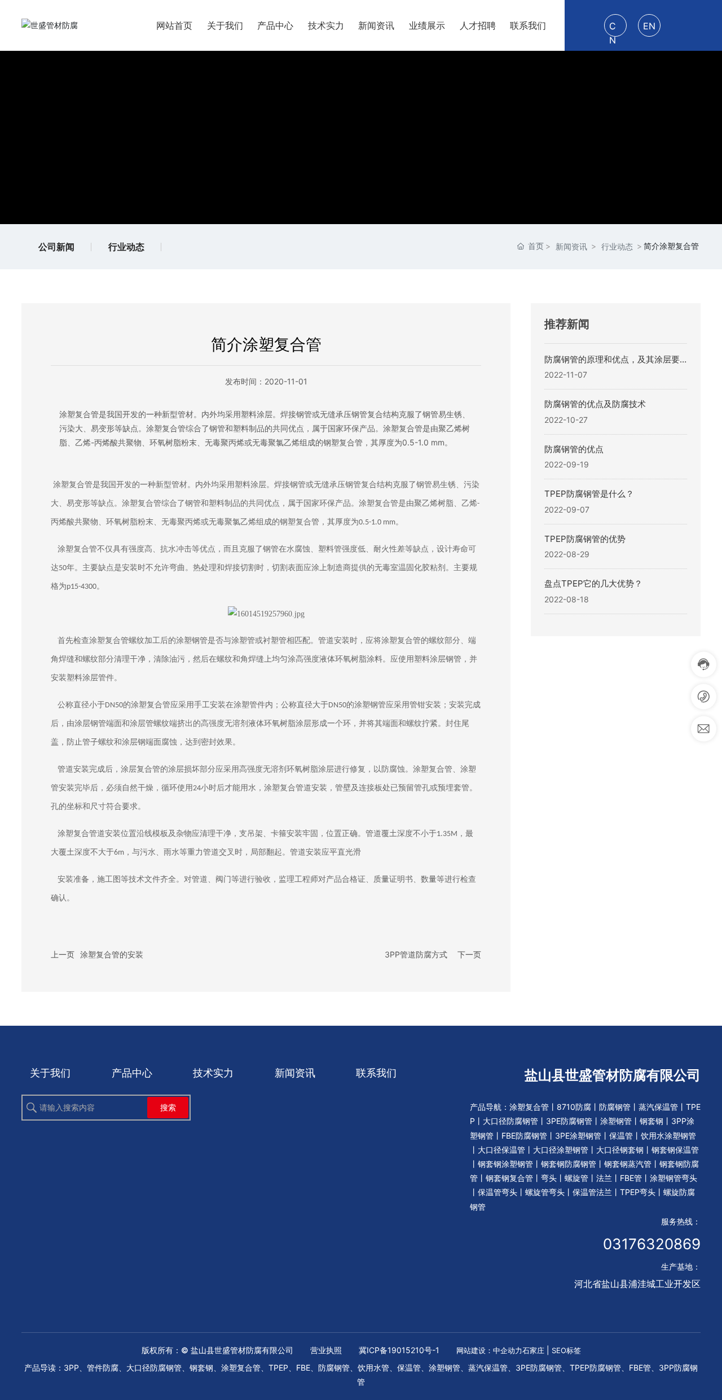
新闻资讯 (571, 246)
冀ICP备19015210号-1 (399, 1350)
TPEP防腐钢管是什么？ (589, 493)
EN (649, 26)
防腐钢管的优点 (574, 449)
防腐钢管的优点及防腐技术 (595, 404)
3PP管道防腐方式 (416, 954)
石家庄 (533, 1350)
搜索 (168, 1107)
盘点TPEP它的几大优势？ (593, 583)
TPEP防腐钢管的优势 (585, 538)
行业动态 (126, 246)
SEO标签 (566, 1350)
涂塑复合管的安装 (111, 954)
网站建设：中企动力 (489, 1350)
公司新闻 (56, 246)
